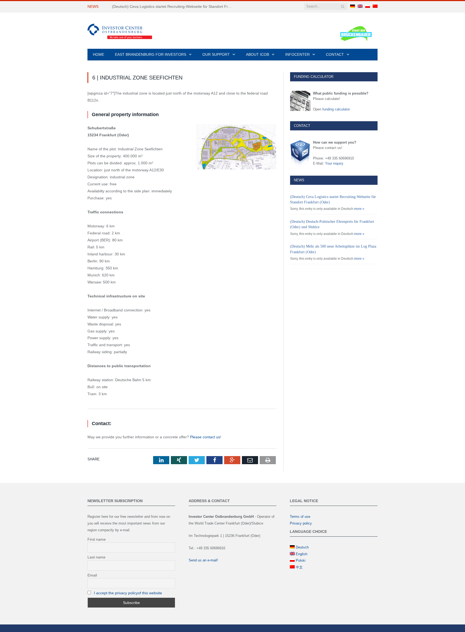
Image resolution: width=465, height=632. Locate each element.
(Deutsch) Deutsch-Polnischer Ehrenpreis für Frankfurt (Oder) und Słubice (174, 6)
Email (92, 575)
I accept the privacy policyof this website (128, 593)
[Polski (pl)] (367, 6)
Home (98, 54)
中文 (299, 567)
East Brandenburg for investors (150, 54)
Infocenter (297, 54)
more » (359, 209)
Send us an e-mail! (203, 560)
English (301, 554)
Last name (96, 557)
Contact (335, 54)
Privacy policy (301, 523)
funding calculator (336, 109)
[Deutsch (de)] (352, 6)
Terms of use (300, 517)
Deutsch (302, 547)
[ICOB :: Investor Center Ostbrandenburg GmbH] (119, 30)
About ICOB (257, 54)
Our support (216, 54)
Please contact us (205, 437)
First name (96, 539)
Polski (300, 560)
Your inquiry (334, 163)
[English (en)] (360, 6)
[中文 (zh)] (375, 6)
